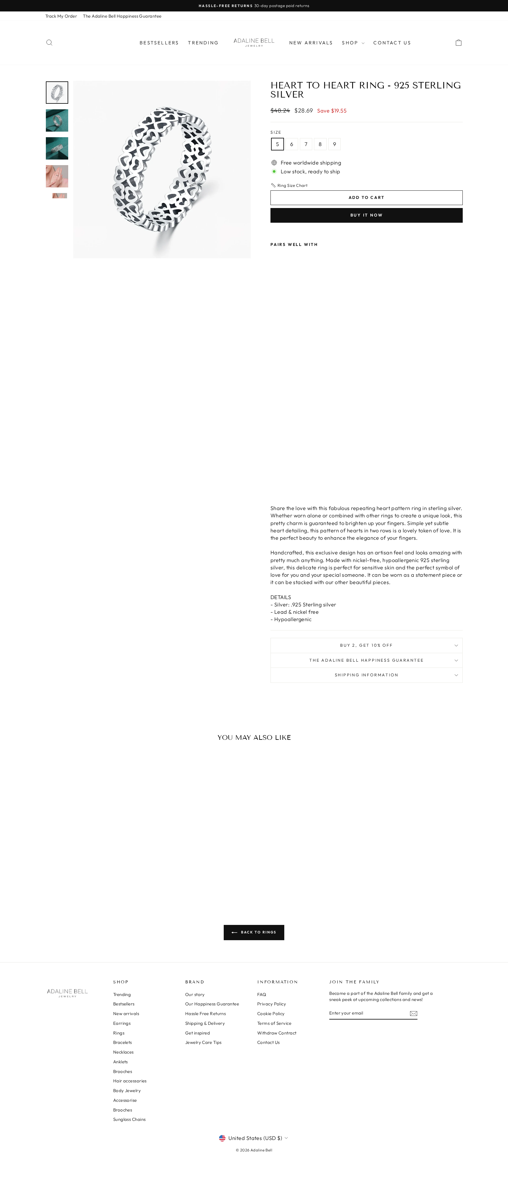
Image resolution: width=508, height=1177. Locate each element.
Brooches (122, 1071)
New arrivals (311, 43)
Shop (351, 43)
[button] (289, 185)
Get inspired (197, 1033)
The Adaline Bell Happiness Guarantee (122, 16)
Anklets (120, 1061)
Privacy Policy (271, 1004)
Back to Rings (258, 932)
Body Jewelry (127, 1090)
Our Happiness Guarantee (212, 1004)
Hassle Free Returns (205, 1013)
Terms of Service (274, 1023)
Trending (203, 43)
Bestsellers (159, 43)
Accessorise (125, 1100)
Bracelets (122, 1042)
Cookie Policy (271, 1013)
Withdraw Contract (277, 1033)
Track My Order (61, 16)
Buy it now (366, 215)
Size (276, 132)
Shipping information (367, 675)
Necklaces (123, 1052)
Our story (195, 994)
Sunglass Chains (129, 1119)
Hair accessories (130, 1081)
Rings (118, 1033)
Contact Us (268, 1042)
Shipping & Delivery (205, 1023)
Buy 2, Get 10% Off (366, 645)
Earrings (122, 1023)
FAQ (261, 994)
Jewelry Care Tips (203, 1042)
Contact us (392, 43)
